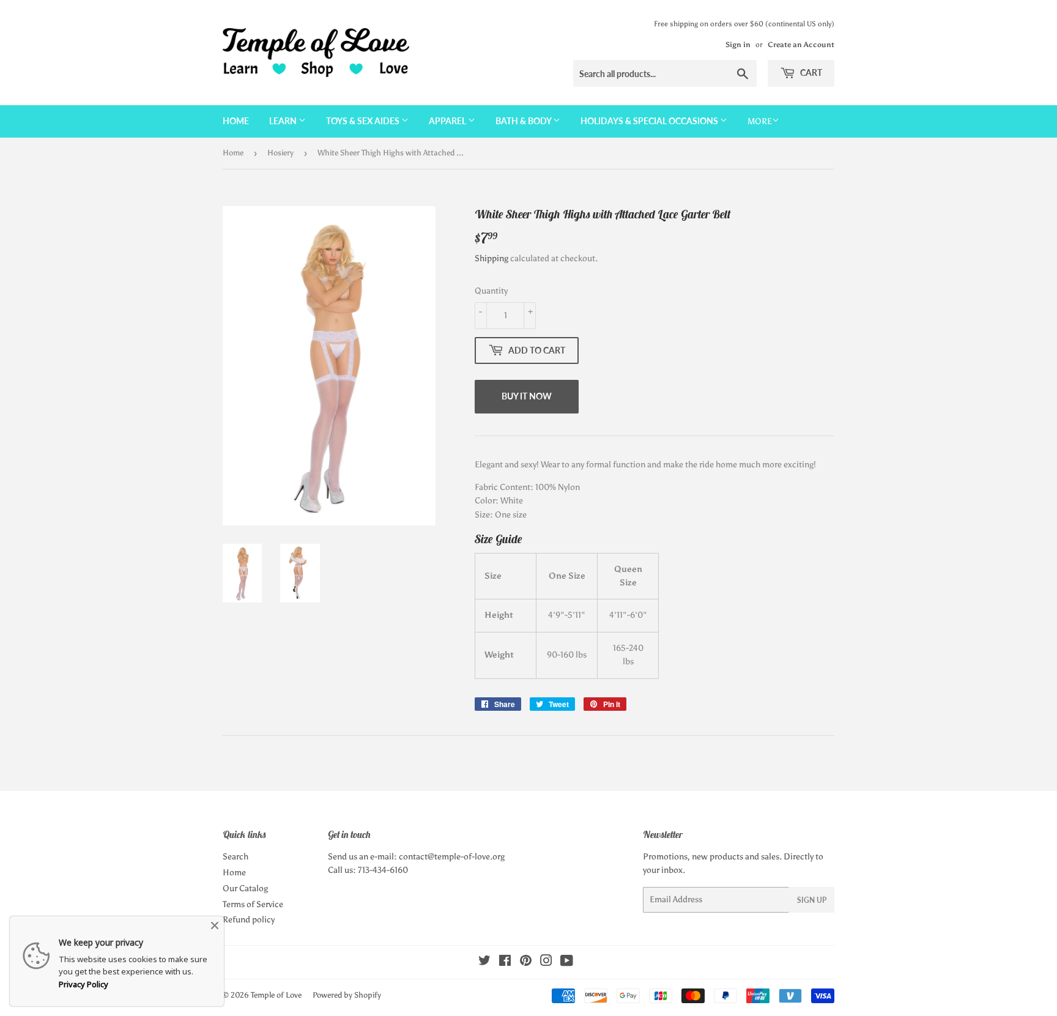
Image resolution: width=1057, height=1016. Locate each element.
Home (236, 121)
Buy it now (527, 396)
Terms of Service (253, 904)
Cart (810, 72)
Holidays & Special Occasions (650, 121)
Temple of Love (276, 994)
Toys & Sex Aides (363, 121)
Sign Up (811, 900)
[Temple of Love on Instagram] (546, 962)
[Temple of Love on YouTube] (566, 962)
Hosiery (280, 152)
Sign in (738, 44)
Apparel (448, 121)
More (759, 121)
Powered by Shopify (347, 994)
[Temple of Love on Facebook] (505, 962)
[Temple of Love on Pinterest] (525, 962)
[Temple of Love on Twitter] (484, 962)
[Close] (215, 925)
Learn (284, 121)
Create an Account (801, 44)
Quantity (491, 291)
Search (235, 856)
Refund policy (249, 919)
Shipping (491, 258)
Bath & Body (524, 121)
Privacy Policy (83, 984)
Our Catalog (245, 888)
